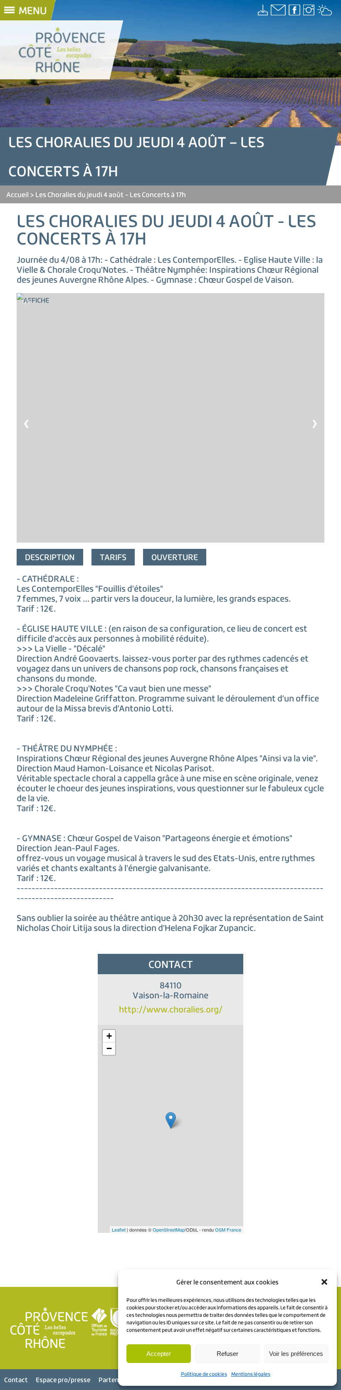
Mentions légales (250, 1374)
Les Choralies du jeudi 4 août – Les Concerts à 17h (110, 194)
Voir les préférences (296, 1353)
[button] (324, 1282)
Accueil (17, 194)
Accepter (158, 1353)
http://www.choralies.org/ (170, 1009)
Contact (16, 1379)
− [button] (109, 1048)
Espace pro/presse (63, 1379)
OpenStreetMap (169, 1229)
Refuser (227, 1353)
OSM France (228, 1229)
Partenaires (116, 1379)
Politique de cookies (204, 1374)
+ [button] (109, 1036)
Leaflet (119, 1229)
